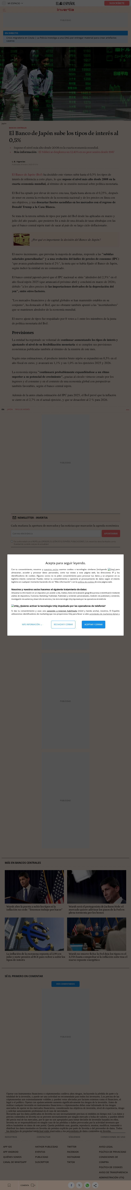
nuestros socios (51, 569)
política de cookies (86, 582)
